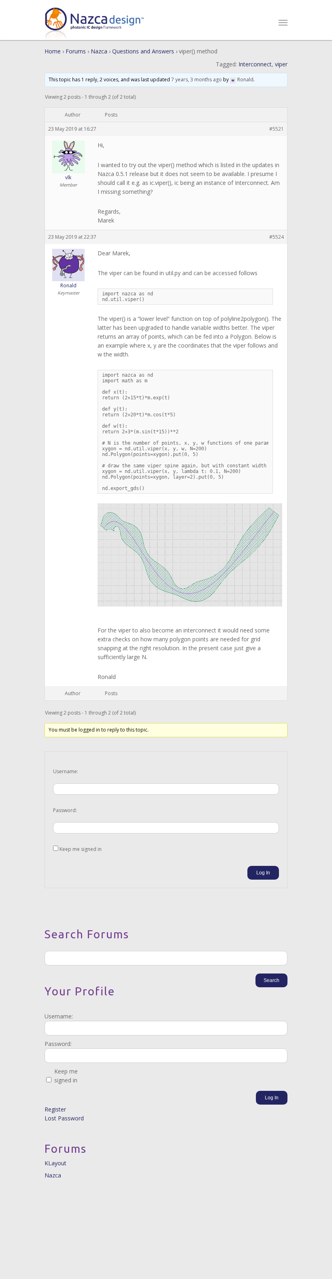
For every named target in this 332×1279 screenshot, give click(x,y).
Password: (65, 810)
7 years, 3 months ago (196, 79)
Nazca (99, 51)
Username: (65, 771)
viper (281, 64)
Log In (263, 873)
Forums (76, 51)
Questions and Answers (143, 51)
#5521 (276, 128)
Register (55, 1109)
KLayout (55, 1163)
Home (53, 51)
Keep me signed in (81, 849)
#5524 (276, 236)
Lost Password (64, 1118)
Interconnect (255, 64)
